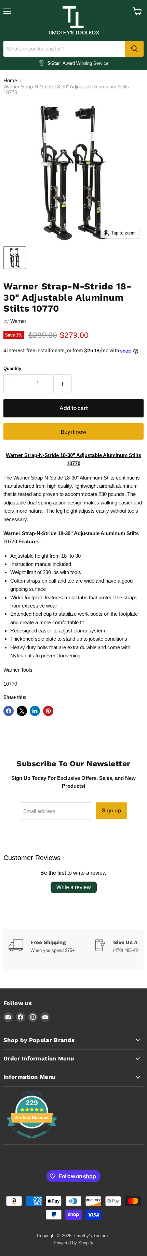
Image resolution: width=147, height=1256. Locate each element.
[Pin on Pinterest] (48, 711)
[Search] (134, 49)
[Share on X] (22, 711)
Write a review (73, 887)
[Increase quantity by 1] (63, 383)
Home (10, 80)
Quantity (12, 368)
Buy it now (73, 432)
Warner (18, 321)
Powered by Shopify (73, 1242)
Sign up (111, 810)
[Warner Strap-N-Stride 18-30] (15, 258)
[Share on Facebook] (8, 711)
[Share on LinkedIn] (35, 711)
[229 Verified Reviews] (31, 1141)
